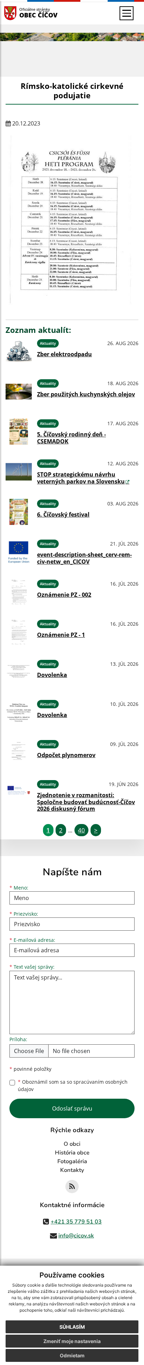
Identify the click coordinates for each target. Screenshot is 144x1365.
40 (81, 830)
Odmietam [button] (72, 1355)
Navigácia (20, 13)
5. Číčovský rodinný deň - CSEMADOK (71, 437)
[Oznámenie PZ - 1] (19, 632)
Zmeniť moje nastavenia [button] (72, 1341)
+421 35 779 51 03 (76, 1222)
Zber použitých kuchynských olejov (86, 394)
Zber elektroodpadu (64, 354)
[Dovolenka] (19, 672)
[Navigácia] (127, 13)
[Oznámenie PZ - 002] (19, 592)
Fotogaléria (72, 1161)
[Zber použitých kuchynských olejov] (19, 392)
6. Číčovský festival (63, 514)
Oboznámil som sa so (73, 1085)
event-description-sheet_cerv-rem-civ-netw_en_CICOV (84, 558)
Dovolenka (52, 675)
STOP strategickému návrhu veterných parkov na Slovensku (81, 478)
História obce (72, 1153)
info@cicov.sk (76, 1236)
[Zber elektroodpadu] (19, 351)
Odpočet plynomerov (66, 755)
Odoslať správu (72, 1108)
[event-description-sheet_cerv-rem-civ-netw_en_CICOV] (19, 552)
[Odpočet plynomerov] (19, 752)
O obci (72, 1144)
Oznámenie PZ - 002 (64, 594)
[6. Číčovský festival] (19, 512)
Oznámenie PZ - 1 (61, 635)
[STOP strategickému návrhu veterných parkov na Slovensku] (19, 472)
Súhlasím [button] (72, 1327)
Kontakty (72, 1170)
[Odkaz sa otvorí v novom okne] (72, 1186)
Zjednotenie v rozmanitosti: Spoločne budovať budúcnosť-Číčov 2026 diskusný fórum (86, 801)
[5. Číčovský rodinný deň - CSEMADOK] (19, 432)
